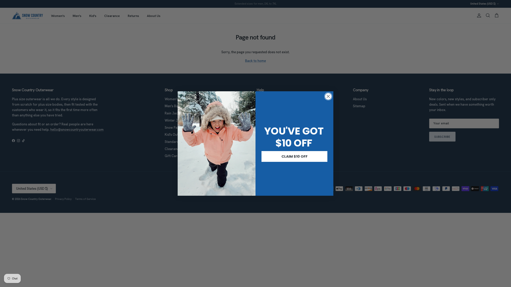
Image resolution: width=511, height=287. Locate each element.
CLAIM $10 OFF (294, 156)
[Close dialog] (328, 96)
